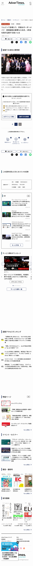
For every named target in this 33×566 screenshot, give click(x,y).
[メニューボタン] (3, 4)
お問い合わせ (19, 539)
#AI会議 (16, 182)
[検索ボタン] (30, 4)
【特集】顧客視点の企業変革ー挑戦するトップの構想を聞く (21, 410)
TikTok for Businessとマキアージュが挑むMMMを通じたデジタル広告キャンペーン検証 (21, 225)
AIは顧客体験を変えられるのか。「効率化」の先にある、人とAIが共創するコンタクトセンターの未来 (21, 214)
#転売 (23, 187)
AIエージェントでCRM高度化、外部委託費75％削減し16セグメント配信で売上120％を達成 (16, 277)
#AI (12, 182)
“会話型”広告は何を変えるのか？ (6, 490)
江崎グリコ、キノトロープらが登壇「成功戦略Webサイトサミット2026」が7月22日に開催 (21, 450)
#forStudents (24, 182)
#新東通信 (18, 24)
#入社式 (12, 24)
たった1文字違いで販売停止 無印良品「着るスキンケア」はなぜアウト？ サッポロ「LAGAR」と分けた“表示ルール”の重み (18, 353)
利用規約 (3, 539)
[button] (12, 42)
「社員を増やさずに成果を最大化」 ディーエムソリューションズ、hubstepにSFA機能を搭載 (21, 203)
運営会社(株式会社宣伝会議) (23, 541)
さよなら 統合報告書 (7, 519)
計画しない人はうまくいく (18, 519)
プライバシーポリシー (6, 541)
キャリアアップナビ (16, 403)
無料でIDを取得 (24, 117)
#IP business (15, 184)
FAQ (17, 537)
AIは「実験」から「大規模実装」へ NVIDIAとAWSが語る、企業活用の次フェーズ (21, 237)
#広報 (19, 187)
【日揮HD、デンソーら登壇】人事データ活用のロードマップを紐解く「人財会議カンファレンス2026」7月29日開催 (21, 458)
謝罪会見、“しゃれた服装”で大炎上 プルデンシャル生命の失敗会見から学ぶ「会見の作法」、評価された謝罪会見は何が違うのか (18, 366)
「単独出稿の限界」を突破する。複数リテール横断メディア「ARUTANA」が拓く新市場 (21, 417)
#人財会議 (14, 187)
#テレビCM (22, 184)
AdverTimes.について (6, 537)
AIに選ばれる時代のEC (16, 490)
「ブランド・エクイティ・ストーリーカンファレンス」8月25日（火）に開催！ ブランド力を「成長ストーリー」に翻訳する (21, 442)
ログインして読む (9, 117)
